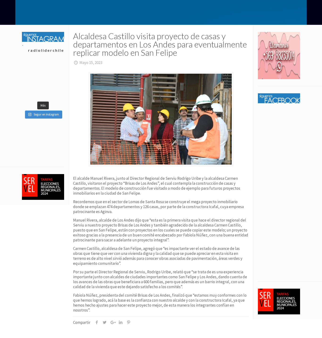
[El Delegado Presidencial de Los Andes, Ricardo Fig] (32, 80)
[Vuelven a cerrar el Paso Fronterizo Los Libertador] (32, 68)
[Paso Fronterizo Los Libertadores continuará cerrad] (32, 92)
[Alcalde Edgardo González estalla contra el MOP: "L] (53, 68)
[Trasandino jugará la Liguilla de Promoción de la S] (53, 92)
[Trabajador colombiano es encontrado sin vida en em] (53, 80)
